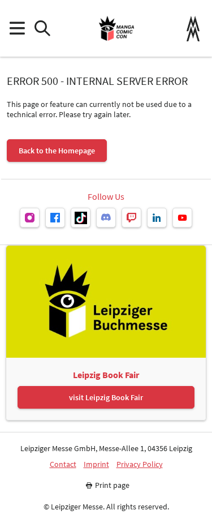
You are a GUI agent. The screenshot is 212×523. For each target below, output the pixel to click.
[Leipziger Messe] (193, 28)
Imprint (96, 464)
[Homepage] (116, 28)
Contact (63, 464)
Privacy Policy (139, 464)
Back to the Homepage (57, 150)
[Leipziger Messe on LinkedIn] (157, 218)
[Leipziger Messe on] (30, 218)
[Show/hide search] (42, 28)
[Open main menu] (17, 28)
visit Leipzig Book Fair (106, 397)
